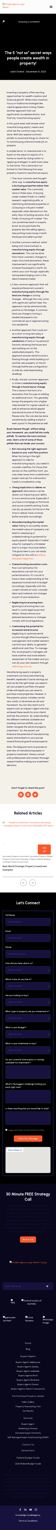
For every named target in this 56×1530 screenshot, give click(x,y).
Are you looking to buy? (17, 995)
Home (28, 1343)
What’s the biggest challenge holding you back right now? (25, 1085)
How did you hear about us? (19, 963)
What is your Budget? (16, 1027)
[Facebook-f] (20, 1509)
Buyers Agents (28, 1356)
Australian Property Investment (16, 856)
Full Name (10, 915)
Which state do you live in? (18, 979)
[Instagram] (36, 1509)
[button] (51, 6)
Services (28, 1418)
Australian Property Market (41, 856)
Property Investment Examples (16, 859)
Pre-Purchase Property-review (28, 1396)
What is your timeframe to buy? (20, 1043)
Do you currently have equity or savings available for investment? (24, 1061)
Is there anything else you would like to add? (27, 1108)
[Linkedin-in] (25, 1509)
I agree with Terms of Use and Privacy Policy (26, 1130)
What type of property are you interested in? (27, 1011)
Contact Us (28, 1444)
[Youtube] (30, 1509)
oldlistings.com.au (21, 666)
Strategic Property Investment (16, 862)
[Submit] (47, 1286)
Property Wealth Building (40, 859)
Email (8, 931)
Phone (8, 947)
